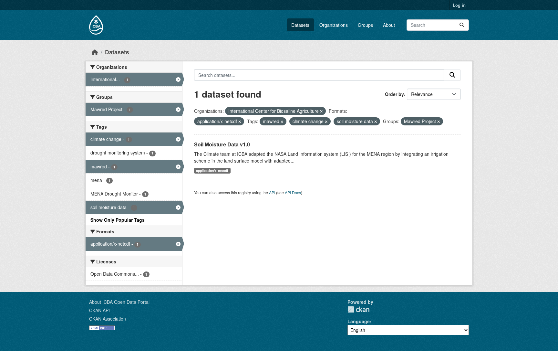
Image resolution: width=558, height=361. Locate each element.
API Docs (293, 192)
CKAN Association (107, 318)
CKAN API (99, 310)
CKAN (358, 309)
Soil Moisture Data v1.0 (222, 144)
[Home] (95, 52)
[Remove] (321, 111)
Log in (459, 5)
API (272, 192)
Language (358, 321)
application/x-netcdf (212, 170)
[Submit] (461, 25)
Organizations (333, 25)
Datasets (300, 25)
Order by (394, 94)
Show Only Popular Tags (117, 220)
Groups (365, 25)
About (389, 25)
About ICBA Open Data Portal (119, 302)
